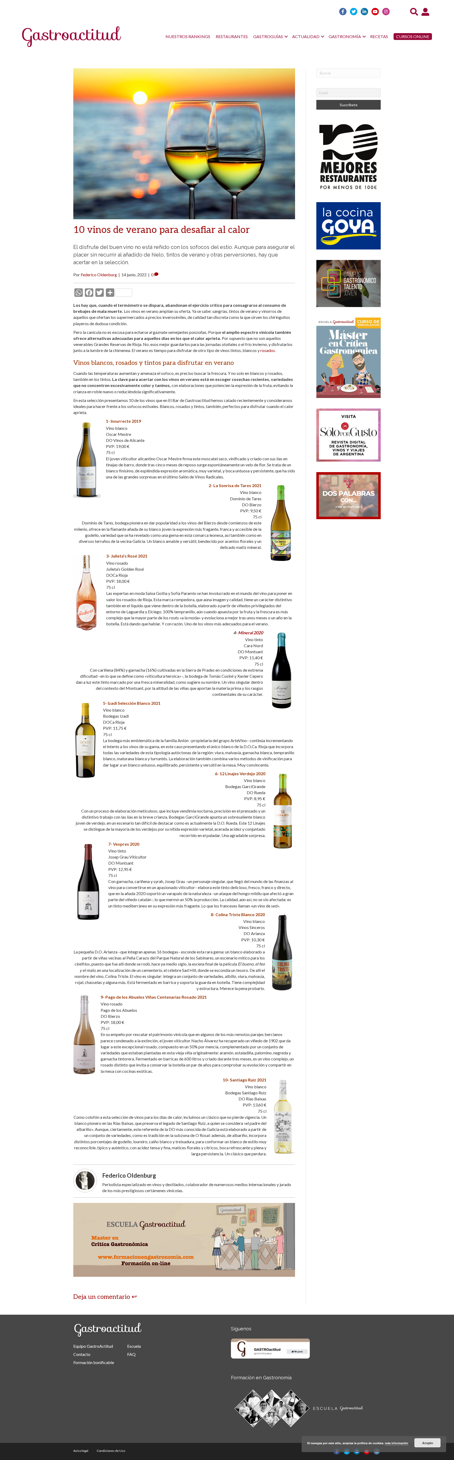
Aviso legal (80, 1451)
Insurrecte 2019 (126, 420)
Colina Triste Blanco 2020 (240, 914)
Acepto (427, 1443)
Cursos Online (412, 36)
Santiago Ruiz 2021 (248, 1079)
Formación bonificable (93, 1362)
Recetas (379, 36)
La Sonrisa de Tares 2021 (237, 485)
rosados (267, 350)
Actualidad (305, 36)
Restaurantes (232, 36)
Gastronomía (345, 36)
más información (396, 1443)
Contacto (81, 1354)
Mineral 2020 (250, 632)
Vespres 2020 (126, 843)
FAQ (131, 1354)
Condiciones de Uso (111, 1451)
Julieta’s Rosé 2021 (129, 555)
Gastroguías (268, 36)
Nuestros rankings (188, 36)
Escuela (134, 1346)
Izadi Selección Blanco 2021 (134, 703)
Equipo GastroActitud (93, 1346)
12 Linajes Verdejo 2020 (242, 773)
